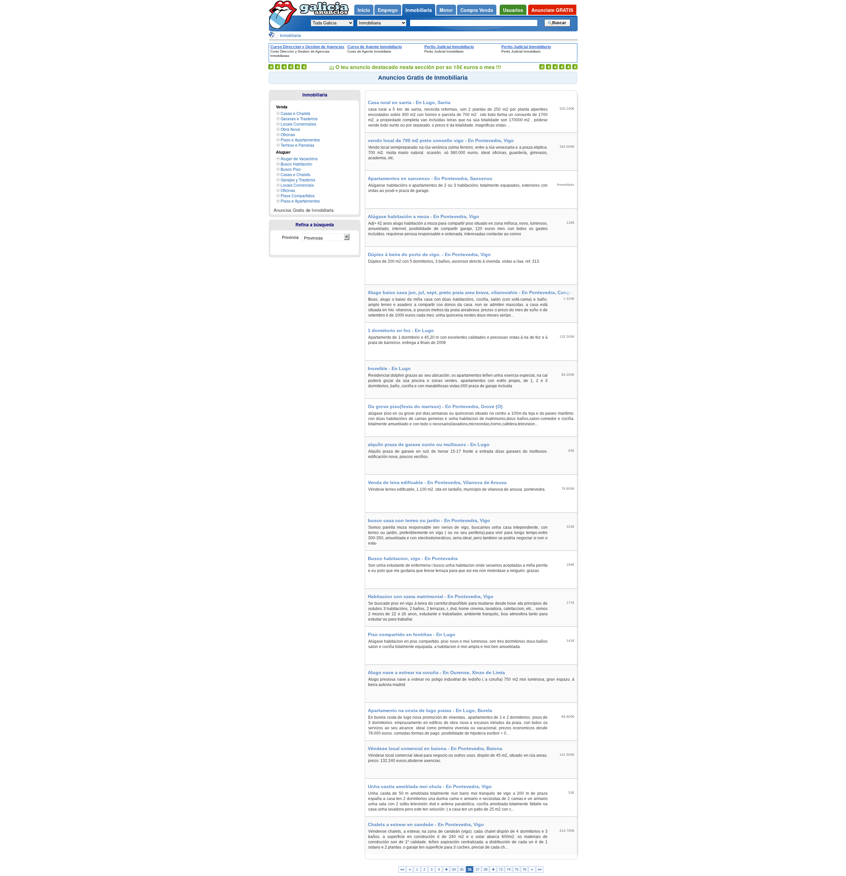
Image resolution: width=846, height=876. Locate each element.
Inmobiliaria (290, 35)
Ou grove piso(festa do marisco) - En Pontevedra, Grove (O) (435, 406)
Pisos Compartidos (298, 195)
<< (402, 869)
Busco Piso (291, 169)
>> (540, 869)
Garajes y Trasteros (298, 179)
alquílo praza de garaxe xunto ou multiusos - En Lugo (428, 444)
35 (462, 869)
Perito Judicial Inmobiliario (449, 47)
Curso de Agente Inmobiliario (374, 47)
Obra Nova (290, 129)
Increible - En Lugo (389, 368)
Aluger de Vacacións (299, 158)
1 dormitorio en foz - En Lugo (401, 330)
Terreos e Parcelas (297, 145)
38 (485, 869)
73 (501, 869)
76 (524, 869)
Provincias (313, 238)
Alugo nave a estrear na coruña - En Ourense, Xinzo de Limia (436, 672)
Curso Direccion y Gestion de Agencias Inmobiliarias (307, 47)
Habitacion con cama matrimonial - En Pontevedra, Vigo (430, 596)
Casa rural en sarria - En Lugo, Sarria (409, 102)
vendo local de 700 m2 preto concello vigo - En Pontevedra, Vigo (441, 140)
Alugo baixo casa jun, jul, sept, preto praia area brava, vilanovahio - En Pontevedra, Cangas (471, 292)
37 (478, 869)
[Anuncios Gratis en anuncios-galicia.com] (272, 35)
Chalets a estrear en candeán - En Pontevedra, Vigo (426, 824)
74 (509, 869)
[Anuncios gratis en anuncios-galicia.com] (284, 14)
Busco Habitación (296, 164)
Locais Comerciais (297, 185)
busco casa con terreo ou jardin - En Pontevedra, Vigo (429, 520)
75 (517, 869)
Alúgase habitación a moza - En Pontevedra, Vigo (423, 216)
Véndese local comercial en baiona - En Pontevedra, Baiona (435, 748)
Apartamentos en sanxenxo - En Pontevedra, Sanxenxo (430, 178)
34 (454, 869)
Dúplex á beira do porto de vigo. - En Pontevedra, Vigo (429, 254)
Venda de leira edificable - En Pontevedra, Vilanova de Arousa (437, 482)
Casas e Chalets (295, 113)
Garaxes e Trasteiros (299, 118)
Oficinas (288, 134)
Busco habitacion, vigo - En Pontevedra (413, 558)
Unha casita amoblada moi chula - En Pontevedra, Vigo (430, 786)
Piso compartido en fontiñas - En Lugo (411, 634)
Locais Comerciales (298, 124)
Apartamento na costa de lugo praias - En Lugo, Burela (430, 710)
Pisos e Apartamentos (300, 139)
